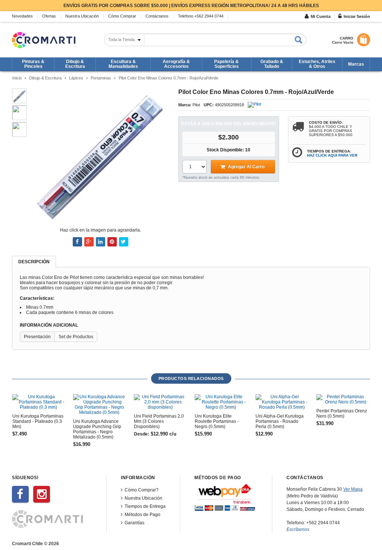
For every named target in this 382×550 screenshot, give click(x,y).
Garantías (134, 522)
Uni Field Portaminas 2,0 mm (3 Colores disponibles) (159, 421)
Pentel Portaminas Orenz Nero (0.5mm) (341, 413)
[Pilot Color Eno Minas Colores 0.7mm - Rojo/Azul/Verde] (100, 155)
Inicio (17, 78)
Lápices (76, 78)
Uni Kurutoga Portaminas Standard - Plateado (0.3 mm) (37, 421)
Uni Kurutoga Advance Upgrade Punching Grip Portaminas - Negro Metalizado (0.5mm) (97, 429)
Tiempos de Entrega (145, 506)
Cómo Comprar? (142, 490)
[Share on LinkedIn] (100, 241)
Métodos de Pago (142, 514)
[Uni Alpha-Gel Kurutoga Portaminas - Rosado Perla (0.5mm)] (282, 402)
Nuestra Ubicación (143, 498)
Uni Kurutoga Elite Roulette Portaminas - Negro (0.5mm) (217, 421)
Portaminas (101, 78)
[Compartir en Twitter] (123, 241)
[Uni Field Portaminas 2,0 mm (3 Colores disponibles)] (160, 402)
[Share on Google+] (89, 241)
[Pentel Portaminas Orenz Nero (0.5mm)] (342, 399)
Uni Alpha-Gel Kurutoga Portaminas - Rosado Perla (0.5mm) (280, 421)
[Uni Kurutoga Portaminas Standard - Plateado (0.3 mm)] (38, 402)
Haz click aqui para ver (332, 155)
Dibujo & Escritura (45, 78)
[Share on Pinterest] (112, 241)
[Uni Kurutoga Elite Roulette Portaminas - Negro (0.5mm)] (221, 402)
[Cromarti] (43, 40)
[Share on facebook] (77, 241)
